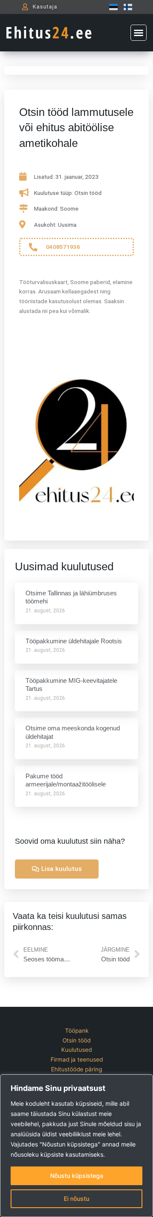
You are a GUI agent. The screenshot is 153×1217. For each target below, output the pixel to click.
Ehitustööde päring (76, 1069)
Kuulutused (76, 1049)
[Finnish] (126, 6)
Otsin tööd (76, 1040)
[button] (138, 33)
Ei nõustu (76, 1198)
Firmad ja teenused (77, 1059)
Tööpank (76, 1030)
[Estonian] (111, 6)
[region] (76, 1145)
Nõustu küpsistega (76, 1175)
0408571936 (63, 246)
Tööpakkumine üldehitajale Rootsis (74, 641)
